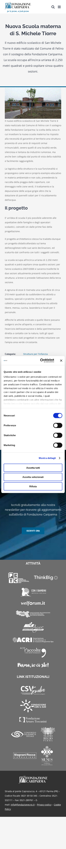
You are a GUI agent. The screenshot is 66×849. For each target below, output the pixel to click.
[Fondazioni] (33, 614)
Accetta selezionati (33, 477)
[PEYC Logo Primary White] (19, 577)
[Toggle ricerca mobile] (53, 7)
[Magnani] (25, 755)
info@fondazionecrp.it (23, 804)
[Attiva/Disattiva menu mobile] (59, 7)
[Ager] (33, 627)
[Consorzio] (23, 734)
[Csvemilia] (33, 690)
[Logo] (33, 776)
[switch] (57, 425)
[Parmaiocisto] (33, 665)
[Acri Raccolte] (33, 652)
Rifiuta (33, 486)
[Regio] (48, 734)
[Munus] (47, 756)
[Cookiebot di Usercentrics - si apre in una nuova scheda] (41, 361)
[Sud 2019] (33, 706)
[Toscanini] (33, 720)
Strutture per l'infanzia (35, 354)
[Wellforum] (33, 603)
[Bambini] (33, 592)
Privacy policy (44, 804)
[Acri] (33, 640)
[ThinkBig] (46, 578)
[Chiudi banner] (61, 360)
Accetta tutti (33, 467)
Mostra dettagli (47, 458)
